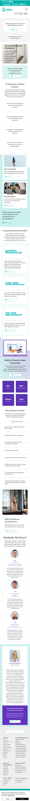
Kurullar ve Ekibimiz (6, 741)
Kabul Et (22, 799)
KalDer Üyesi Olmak (19, 739)
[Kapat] (28, 792)
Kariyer (4, 755)
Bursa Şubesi (5, 768)
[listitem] (15, 105)
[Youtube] (10, 778)
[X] (6, 778)
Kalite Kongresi (18, 765)
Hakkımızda (5, 739)
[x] (7, 1)
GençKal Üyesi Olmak (20, 753)
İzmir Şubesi (5, 773)
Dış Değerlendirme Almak (20, 746)
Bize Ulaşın (5, 757)
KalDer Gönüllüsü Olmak (20, 751)
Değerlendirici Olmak (19, 757)
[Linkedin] (10, 1)
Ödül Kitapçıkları (18, 772)
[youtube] (12, 1)
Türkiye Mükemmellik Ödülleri (21, 767)
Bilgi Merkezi (5, 752)
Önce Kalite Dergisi (6, 780)
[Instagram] (3, 1)
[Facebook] (5, 778)
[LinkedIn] (8, 778)
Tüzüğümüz (5, 742)
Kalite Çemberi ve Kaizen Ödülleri (21, 770)
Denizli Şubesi (5, 769)
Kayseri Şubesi (5, 774)
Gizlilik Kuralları (11, 795)
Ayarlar (7, 799)
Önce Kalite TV (5, 781)
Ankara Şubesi (5, 766)
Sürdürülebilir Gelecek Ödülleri (21, 768)
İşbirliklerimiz (5, 749)
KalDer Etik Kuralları (6, 744)
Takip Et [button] (4, 784)
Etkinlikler (17, 741)
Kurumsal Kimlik (6, 746)
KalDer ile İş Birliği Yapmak (20, 755)
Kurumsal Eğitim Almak (20, 744)
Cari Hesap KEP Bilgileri (7, 747)
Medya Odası (5, 783)
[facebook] (5, 1)
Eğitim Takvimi (18, 742)
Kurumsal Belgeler (18, 782)
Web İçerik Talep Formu (19, 780)
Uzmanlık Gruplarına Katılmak (21, 749)
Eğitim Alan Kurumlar (7, 750)
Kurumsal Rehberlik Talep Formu (21, 748)
